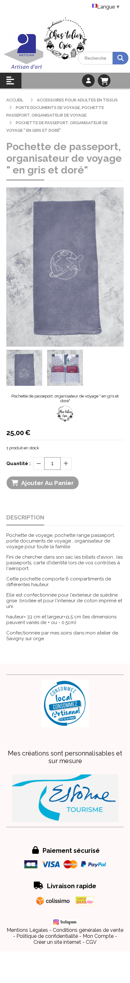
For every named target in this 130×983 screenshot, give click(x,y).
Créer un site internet (57, 942)
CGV (91, 942)
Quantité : (18, 463)
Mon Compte (98, 936)
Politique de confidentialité (47, 936)
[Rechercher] (120, 58)
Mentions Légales (27, 930)
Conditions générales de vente (88, 930)
